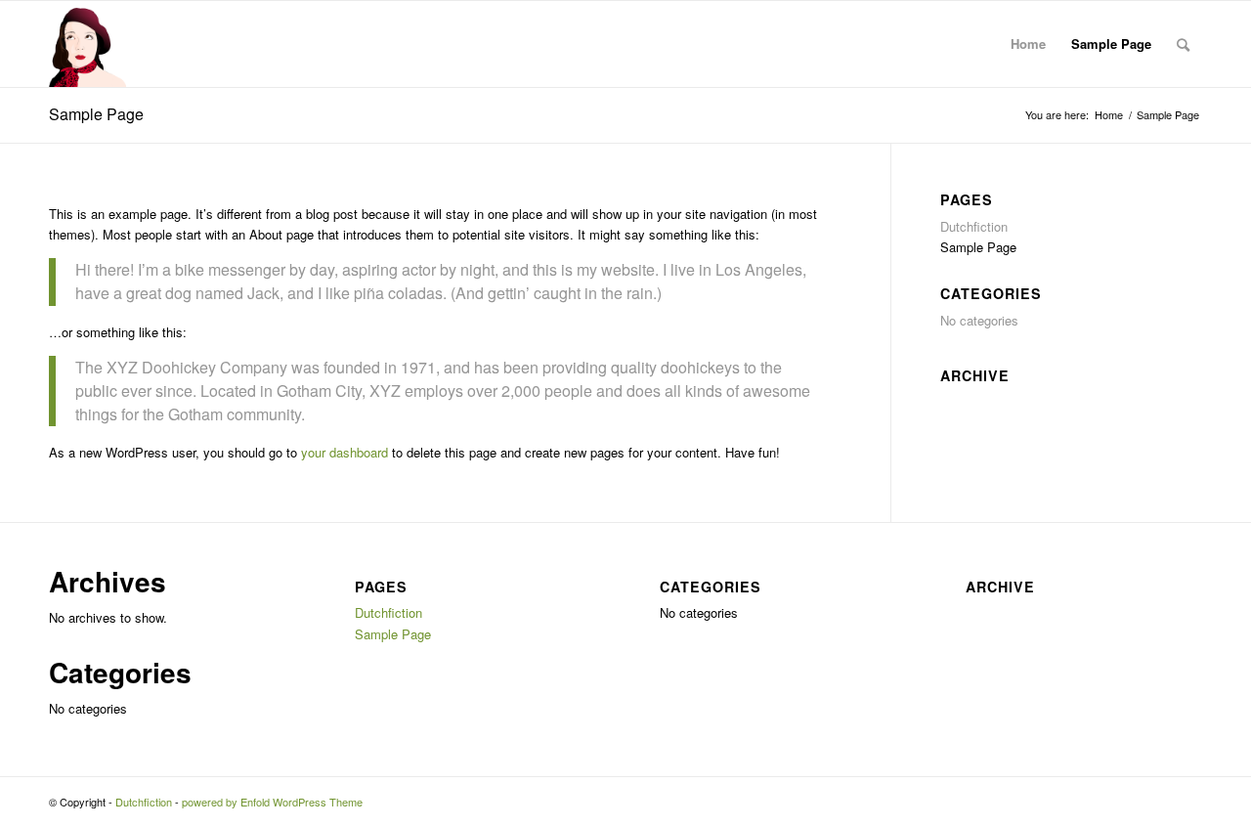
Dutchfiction (974, 226)
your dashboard (344, 452)
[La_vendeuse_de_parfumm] (87, 44)
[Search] (1183, 44)
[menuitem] (1183, 44)
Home (1028, 43)
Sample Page (1111, 43)
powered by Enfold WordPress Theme (272, 801)
